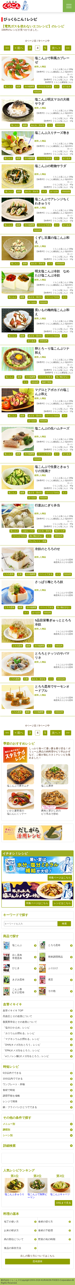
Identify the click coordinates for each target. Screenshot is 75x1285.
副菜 (18, 86)
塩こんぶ (8, 86)
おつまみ (66, 86)
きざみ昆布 (18, 979)
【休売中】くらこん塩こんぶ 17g (58, 79)
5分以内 (37, 92)
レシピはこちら (62, 903)
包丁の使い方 (11, 1221)
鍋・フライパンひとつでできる (20, 1107)
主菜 (20, 574)
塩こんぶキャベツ (60, 1194)
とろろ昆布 (9, 574)
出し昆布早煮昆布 (17, 956)
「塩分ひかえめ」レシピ (16, 1027)
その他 (51, 991)
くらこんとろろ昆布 (64, 560)
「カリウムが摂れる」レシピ (19, 1033)
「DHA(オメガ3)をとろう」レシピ (21, 1044)
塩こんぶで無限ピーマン (37, 1196)
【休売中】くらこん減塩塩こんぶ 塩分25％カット (54, 73)
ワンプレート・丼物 (37, 541)
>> (68, 48)
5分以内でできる (12, 1072)
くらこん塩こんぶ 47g (62, 77)
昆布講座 (37, 1261)
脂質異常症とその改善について (20, 1021)
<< (7, 48)
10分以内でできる (13, 1078)
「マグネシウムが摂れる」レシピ (21, 1039)
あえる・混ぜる (37, 125)
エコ (57, 86)
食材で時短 (47, 382)
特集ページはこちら (60, 877)
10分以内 (60, 125)
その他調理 (29, 86)
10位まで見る (63, 1202)
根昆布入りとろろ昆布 (63, 562)
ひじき (16, 968)
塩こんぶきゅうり (14, 1194)
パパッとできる (44, 86)
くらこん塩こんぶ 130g (63, 69)
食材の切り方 (45, 1221)
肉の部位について (14, 1239)
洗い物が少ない (62, 377)
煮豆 (50, 979)
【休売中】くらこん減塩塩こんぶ (58, 82)
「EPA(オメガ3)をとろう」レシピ (21, 1050)
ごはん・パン (28, 531)
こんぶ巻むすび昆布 (18, 991)
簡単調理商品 (55, 956)
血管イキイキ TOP (13, 1010)
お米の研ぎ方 (11, 1230)
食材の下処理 (45, 1230)
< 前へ (19, 48)
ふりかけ (53, 968)
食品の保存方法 (12, 1248)
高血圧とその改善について (17, 1016)
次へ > (56, 48)
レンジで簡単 (10, 1101)
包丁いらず (60, 531)
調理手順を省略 (11, 1095)
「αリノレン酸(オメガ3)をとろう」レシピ (26, 1056)
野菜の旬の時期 (46, 1239)
